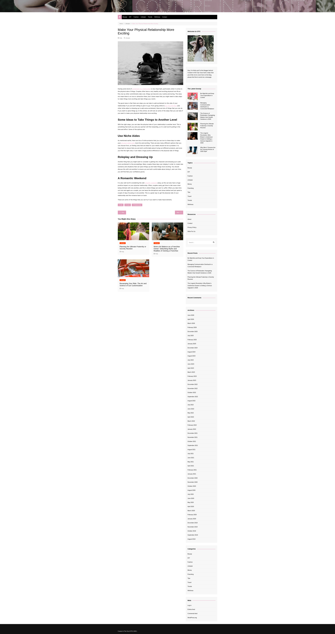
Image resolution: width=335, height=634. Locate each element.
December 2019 (193, 522)
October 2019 (192, 531)
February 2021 (192, 470)
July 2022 (191, 404)
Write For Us (191, 231)
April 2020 (191, 506)
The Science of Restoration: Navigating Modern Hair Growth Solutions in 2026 (200, 272)
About (189, 219)
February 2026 (192, 327)
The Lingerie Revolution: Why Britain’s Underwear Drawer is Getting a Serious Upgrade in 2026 (200, 286)
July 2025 (191, 335)
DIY (130, 17)
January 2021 (192, 474)
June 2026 (191, 315)
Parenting (191, 188)
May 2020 (191, 502)
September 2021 (193, 445)
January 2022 (192, 429)
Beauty (125, 17)
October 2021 (192, 441)
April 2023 (191, 368)
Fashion (136, 17)
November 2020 (193, 482)
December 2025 (193, 331)
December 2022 (193, 384)
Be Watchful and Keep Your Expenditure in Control (207, 95)
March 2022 (191, 421)
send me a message (205, 77)
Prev (123, 212)
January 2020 (192, 518)
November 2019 (193, 527)
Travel (189, 196)
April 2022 (191, 417)
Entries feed (191, 609)
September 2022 (193, 396)
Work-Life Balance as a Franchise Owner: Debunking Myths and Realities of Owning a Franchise (167, 249)
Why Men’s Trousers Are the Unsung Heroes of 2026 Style (207, 149)
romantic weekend (151, 183)
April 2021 (191, 466)
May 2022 (191, 413)
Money (190, 184)
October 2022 (192, 392)
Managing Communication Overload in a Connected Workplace (200, 265)
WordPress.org (192, 617)
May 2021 (191, 462)
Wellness (157, 17)
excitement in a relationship (141, 89)
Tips (189, 192)
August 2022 (191, 400)
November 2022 (193, 388)
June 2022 (191, 409)
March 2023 (191, 372)
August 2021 (191, 449)
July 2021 (191, 453)
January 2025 (192, 343)
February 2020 (192, 514)
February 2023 (192, 376)
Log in (189, 605)
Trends (150, 17)
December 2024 (193, 348)
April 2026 (191, 319)
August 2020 (191, 490)
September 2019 (193, 535)
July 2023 (191, 360)
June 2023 (191, 364)
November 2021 (193, 437)
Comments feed (192, 613)
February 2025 (192, 339)
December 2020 (193, 478)
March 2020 (191, 510)
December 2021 (193, 433)
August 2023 (191, 356)
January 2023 (192, 380)
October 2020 (192, 486)
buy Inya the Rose (171, 106)
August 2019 (191, 539)
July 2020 (191, 494)
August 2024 (191, 352)
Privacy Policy (192, 227)
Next (178, 212)
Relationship (137, 205)
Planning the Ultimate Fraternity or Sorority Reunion (207, 125)
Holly (120, 38)
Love (128, 205)
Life (121, 205)
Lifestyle (143, 17)
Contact (164, 17)
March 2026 (191, 323)
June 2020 (191, 498)
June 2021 (191, 457)
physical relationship (128, 143)
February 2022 (192, 425)
